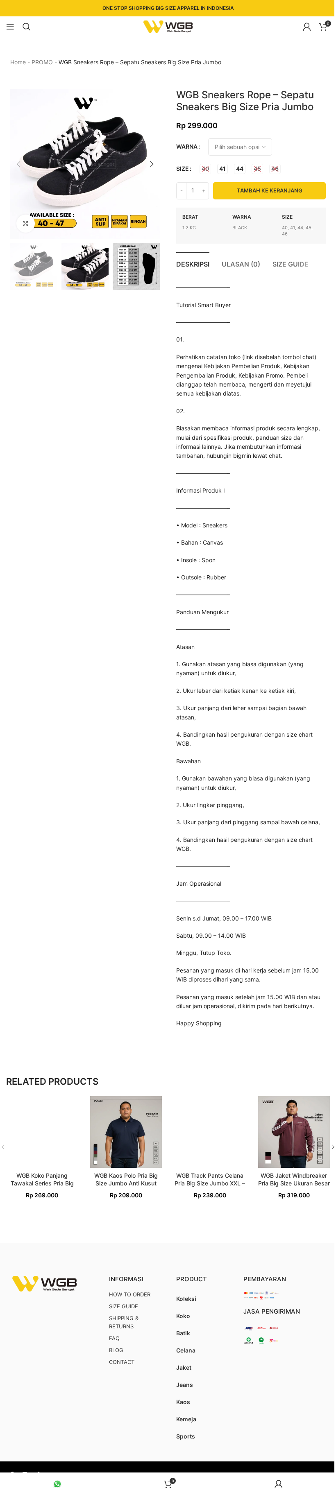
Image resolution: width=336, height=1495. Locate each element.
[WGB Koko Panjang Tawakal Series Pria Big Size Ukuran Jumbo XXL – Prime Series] (42, 1132)
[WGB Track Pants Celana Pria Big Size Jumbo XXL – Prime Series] (210, 1132)
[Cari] (26, 26)
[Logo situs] (168, 26)
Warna (187, 146)
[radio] (205, 169)
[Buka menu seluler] (10, 26)
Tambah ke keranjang (269, 190)
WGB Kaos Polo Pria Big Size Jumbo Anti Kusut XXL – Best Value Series (126, 1183)
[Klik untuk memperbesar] (25, 224)
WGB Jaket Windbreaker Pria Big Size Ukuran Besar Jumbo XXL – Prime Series (294, 1183)
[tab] (192, 263)
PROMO (42, 62)
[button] (18, 164)
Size (182, 168)
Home (18, 62)
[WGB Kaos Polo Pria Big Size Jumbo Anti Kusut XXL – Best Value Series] (126, 1132)
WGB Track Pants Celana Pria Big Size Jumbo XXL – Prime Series (210, 1183)
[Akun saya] (307, 26)
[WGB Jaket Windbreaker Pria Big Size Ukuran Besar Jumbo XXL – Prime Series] (294, 1132)
